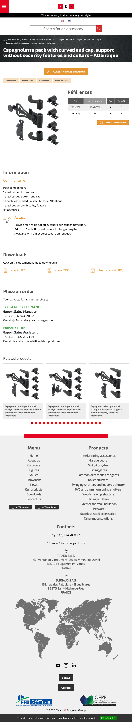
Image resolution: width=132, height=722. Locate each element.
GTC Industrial (22, 507)
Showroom (34, 480)
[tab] (32, 423)
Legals (66, 677)
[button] (4, 6)
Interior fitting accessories (98, 456)
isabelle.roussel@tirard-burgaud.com (36, 341)
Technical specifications (115, 122)
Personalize (108, 718)
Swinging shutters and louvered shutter (98, 485)
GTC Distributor (49, 507)
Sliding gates (98, 470)
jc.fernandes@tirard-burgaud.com (34, 320)
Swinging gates (98, 465)
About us (34, 460)
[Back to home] (66, 6)
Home (34, 456)
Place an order (61, 80)
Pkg (110, 101)
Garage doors (98, 460)
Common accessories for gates (98, 475)
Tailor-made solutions (98, 519)
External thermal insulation (98, 504)
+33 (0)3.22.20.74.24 (21, 336)
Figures (34, 470)
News (34, 485)
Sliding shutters (98, 499)
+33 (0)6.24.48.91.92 (21, 315)
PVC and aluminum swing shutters (98, 489)
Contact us (34, 499)
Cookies (66, 687)
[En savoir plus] (33, 700)
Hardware (98, 509)
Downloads (44, 80)
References (11, 80)
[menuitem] (63, 21)
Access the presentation (68, 71)
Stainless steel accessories (98, 514)
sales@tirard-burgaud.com (68, 543)
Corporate (33, 465)
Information (27, 80)
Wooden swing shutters (98, 494)
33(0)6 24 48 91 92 (68, 535)
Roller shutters (98, 480)
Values (33, 475)
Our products (33, 489)
